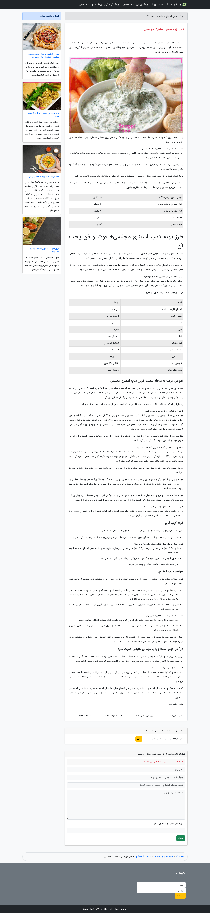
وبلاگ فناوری (128, 4)
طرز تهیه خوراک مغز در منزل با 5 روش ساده (43, 115)
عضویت (180, 896)
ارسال (180, 838)
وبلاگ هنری (96, 4)
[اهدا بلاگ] (177, 4)
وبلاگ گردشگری (111, 4)
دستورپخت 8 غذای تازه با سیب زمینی (43, 176)
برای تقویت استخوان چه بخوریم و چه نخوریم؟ (43, 250)
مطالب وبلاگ (157, 4)
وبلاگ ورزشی (142, 4)
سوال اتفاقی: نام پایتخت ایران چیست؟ (167, 823)
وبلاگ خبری (83, 4)
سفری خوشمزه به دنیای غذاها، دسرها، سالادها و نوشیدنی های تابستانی (43, 56)
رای (138, 739)
